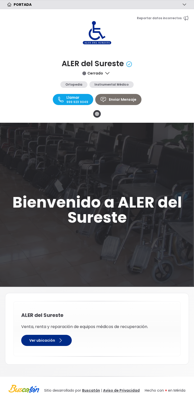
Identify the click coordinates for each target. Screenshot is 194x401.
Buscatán (91, 390)
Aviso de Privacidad (121, 390)
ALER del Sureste (94, 63)
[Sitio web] (97, 114)
